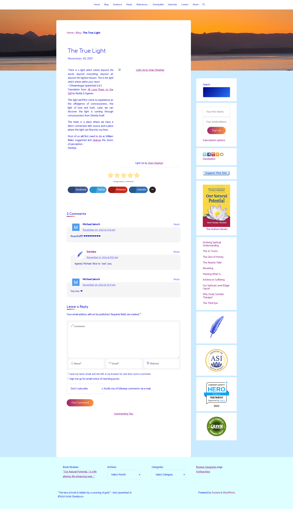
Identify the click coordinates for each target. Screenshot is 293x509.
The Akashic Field (212, 263)
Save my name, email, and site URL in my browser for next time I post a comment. (110, 374)
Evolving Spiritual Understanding (212, 244)
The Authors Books (217, 229)
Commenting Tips (123, 414)
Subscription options (214, 140)
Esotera (215, 493)
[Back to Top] (281, 505)
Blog (78, 33)
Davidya (91, 252)
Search (206, 84)
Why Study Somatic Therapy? (213, 295)
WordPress (229, 493)
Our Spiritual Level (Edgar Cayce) (216, 287)
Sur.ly (222, 400)
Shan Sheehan (155, 163)
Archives (111, 467)
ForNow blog (203, 472)
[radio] (111, 176)
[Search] (204, 4)
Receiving (208, 268)
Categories (157, 467)
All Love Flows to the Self (90, 92)
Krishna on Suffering (214, 280)
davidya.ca (216, 394)
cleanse (97, 140)
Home (70, 33)
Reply (177, 224)
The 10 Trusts (210, 251)
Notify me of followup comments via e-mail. (127, 389)
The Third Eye (210, 303)
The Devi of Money (213, 257)
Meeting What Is (212, 274)
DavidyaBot (209, 159)
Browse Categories (206, 467)
